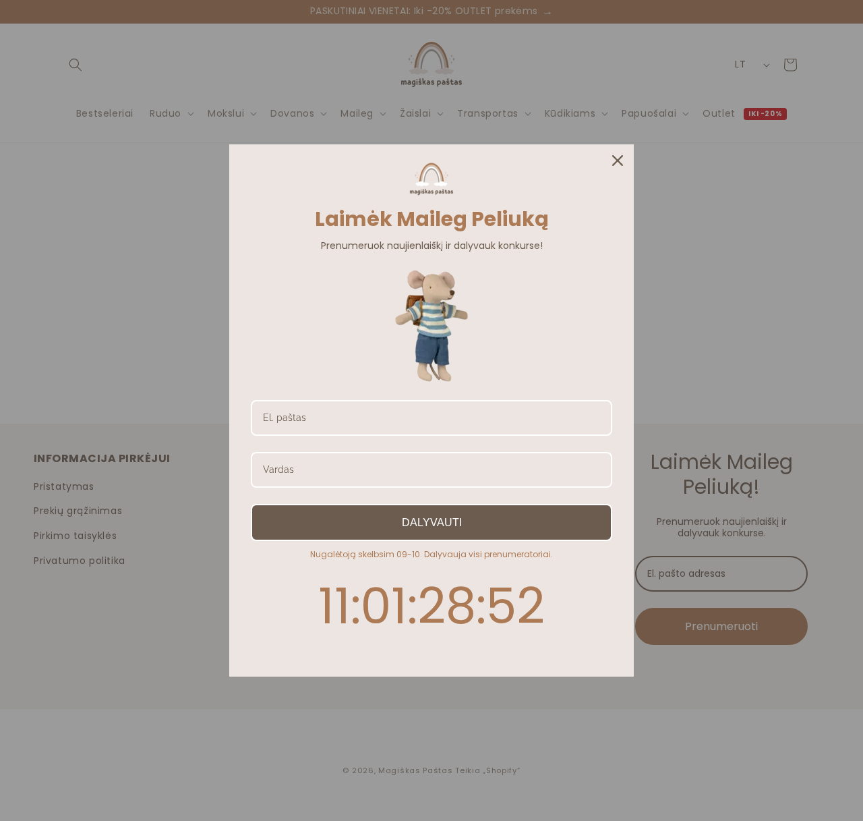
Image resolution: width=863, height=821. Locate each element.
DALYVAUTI (432, 522)
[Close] (617, 160)
